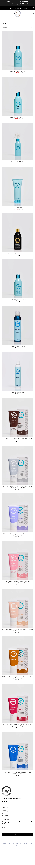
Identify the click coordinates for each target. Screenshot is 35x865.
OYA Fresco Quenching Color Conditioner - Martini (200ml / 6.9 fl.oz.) (17, 534)
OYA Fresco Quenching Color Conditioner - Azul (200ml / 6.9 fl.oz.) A (17, 772)
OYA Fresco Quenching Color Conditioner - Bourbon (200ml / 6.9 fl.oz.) (17, 677)
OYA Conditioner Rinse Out (17, 117)
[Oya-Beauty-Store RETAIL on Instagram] (4, 802)
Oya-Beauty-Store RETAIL (13, 844)
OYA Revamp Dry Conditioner (17, 392)
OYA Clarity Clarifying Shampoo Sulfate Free (17, 300)
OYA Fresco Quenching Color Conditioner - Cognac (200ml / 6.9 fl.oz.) (17, 439)
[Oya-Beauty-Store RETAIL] (17, 13)
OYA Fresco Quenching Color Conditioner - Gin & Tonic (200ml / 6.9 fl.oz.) (17, 486)
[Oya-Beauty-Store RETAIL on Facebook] (2, 802)
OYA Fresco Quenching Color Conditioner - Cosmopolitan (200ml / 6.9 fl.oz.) (17, 582)
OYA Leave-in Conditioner (17, 161)
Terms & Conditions (7, 812)
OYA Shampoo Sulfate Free (17, 71)
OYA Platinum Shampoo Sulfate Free (17, 254)
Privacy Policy (5, 815)
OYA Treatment (17, 207)
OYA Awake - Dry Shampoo (17, 346)
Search (4, 810)
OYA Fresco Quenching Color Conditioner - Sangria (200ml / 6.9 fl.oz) (17, 725)
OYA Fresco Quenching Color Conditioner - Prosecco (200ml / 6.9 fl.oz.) (17, 629)
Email (4, 827)
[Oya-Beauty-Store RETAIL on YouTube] (6, 802)
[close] (33, 8)
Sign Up (17, 835)
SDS (3, 813)
